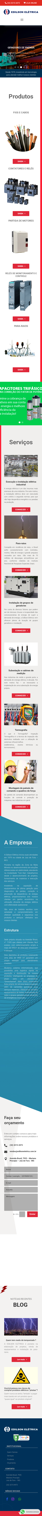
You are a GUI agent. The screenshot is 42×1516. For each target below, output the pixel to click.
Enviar (32, 1214)
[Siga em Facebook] (7, 1499)
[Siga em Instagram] (13, 1499)
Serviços (10, 1456)
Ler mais (21, 1359)
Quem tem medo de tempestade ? (21, 1340)
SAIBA (20, 161)
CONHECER (20, 509)
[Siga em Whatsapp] (20, 1499)
